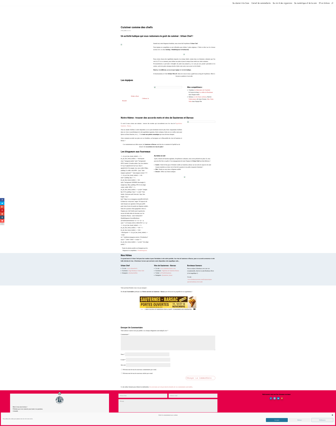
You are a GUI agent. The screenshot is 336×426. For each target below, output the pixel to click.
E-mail (123, 359)
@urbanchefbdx (133, 273)
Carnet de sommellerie (261, 3)
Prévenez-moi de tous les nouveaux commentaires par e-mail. (140, 369)
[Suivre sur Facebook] (271, 398)
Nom (123, 354)
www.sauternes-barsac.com (168, 268)
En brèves (129, 30)
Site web (123, 365)
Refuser (300, 420)
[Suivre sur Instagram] (274, 398)
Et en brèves (324, 3)
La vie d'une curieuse (200, 97)
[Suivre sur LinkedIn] (278, 398)
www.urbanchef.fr (132, 268)
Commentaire (125, 334)
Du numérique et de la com (305, 3)
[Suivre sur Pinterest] (282, 398)
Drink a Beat (135, 96)
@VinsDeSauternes (165, 273)
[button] (332, 415)
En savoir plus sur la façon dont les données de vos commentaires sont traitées (170, 387)
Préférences (322, 420)
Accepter (276, 420)
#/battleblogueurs (142, 250)
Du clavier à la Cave (241, 3)
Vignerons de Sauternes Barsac (170, 270)
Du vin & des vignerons (282, 3)
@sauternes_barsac (167, 275)
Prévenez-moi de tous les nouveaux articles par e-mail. (138, 373)
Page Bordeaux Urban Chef (136, 270)
